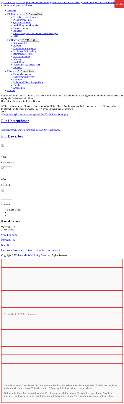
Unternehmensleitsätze (24, 77)
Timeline (17, 85)
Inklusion (17, 30)
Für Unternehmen (15, 14)
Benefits (17, 45)
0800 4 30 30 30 (9, 234)
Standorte (17, 79)
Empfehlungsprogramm (24, 48)
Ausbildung (18, 62)
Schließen (119, 4)
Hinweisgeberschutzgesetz (48, 250)
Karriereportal (20, 43)
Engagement (19, 87)
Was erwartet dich (21, 56)
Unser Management (22, 74)
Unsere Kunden (20, 28)
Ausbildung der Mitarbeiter (26, 25)
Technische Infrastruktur (24, 17)
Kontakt (11, 90)
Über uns (11, 71)
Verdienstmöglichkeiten (24, 51)
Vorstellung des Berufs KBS (26, 64)
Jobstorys (17, 59)
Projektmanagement (22, 20)
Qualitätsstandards (22, 22)
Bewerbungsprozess (23, 54)
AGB (16, 36)
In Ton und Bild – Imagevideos (28, 82)
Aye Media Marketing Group (33, 255)
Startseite (11, 10)
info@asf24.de (8, 240)
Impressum (6, 250)
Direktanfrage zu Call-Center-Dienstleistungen (35, 33)
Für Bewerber (14, 40)
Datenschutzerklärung (23, 250)
